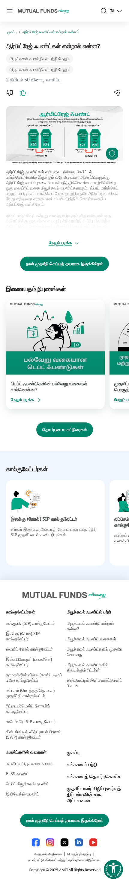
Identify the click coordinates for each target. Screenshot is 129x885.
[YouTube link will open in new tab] (93, 842)
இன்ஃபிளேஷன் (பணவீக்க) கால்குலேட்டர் (29, 661)
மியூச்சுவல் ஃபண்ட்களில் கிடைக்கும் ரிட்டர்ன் (87, 667)
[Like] (22, 92)
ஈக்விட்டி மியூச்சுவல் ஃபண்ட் (29, 763)
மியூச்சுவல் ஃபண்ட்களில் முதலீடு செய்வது (94, 651)
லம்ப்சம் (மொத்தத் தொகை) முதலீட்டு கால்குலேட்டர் (30, 692)
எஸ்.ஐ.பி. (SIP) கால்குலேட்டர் (30, 623)
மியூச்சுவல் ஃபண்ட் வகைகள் (91, 639)
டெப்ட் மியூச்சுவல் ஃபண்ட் (27, 784)
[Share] (117, 93)
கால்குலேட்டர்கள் (20, 612)
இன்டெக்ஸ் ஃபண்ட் (22, 794)
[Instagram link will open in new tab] (50, 842)
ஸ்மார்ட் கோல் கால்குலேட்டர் (29, 649)
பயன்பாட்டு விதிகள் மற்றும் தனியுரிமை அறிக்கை (63, 860)
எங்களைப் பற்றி (82, 764)
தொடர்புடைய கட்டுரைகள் (64, 429)
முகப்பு (11, 32)
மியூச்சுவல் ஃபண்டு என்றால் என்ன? (90, 625)
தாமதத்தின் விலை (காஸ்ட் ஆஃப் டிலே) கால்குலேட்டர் (34, 677)
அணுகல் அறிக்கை (48, 854)
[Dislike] (9, 92)
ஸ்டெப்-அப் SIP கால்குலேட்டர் (31, 721)
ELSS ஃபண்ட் (17, 773)
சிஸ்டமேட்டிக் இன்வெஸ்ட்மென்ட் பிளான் (94, 682)
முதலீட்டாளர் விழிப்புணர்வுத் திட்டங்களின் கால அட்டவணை (94, 794)
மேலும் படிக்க (60, 243)
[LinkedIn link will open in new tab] (79, 842)
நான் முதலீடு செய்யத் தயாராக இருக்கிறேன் (64, 263)
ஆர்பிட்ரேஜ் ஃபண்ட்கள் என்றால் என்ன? (50, 32)
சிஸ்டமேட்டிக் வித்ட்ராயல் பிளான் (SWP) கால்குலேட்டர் (33, 734)
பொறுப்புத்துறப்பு (79, 854)
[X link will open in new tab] (64, 842)
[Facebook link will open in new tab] (35, 842)
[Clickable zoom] (112, 154)
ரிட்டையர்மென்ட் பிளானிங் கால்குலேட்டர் (28, 708)
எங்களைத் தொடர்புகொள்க (94, 776)
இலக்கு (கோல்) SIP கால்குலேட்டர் (44, 519)
